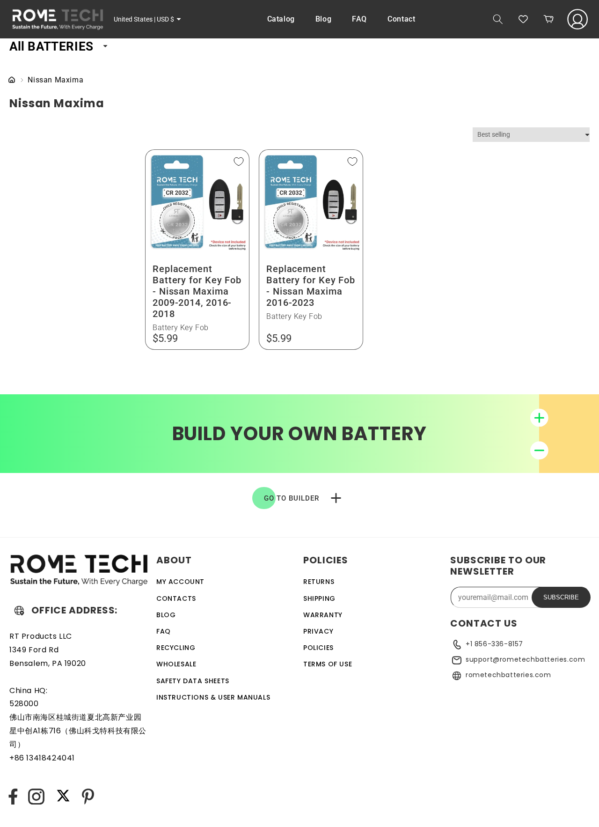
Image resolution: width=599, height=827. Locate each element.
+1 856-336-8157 (494, 644)
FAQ (163, 631)
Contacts (176, 598)
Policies (318, 647)
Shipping (319, 598)
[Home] (11, 80)
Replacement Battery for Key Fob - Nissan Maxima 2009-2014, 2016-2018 (197, 291)
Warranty (323, 615)
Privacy (318, 631)
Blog (165, 615)
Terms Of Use (327, 664)
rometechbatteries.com (508, 674)
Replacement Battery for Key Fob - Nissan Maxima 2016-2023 (310, 285)
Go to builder (291, 498)
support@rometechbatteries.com (525, 659)
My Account (180, 581)
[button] (498, 19)
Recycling (175, 647)
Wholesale (176, 664)
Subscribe (561, 597)
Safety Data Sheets (192, 681)
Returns (318, 581)
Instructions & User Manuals (213, 697)
